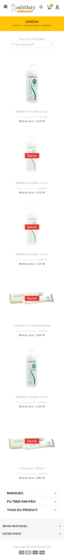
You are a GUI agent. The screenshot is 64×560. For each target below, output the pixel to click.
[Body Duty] (23, 7)
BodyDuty (44, 546)
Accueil (17, 25)
